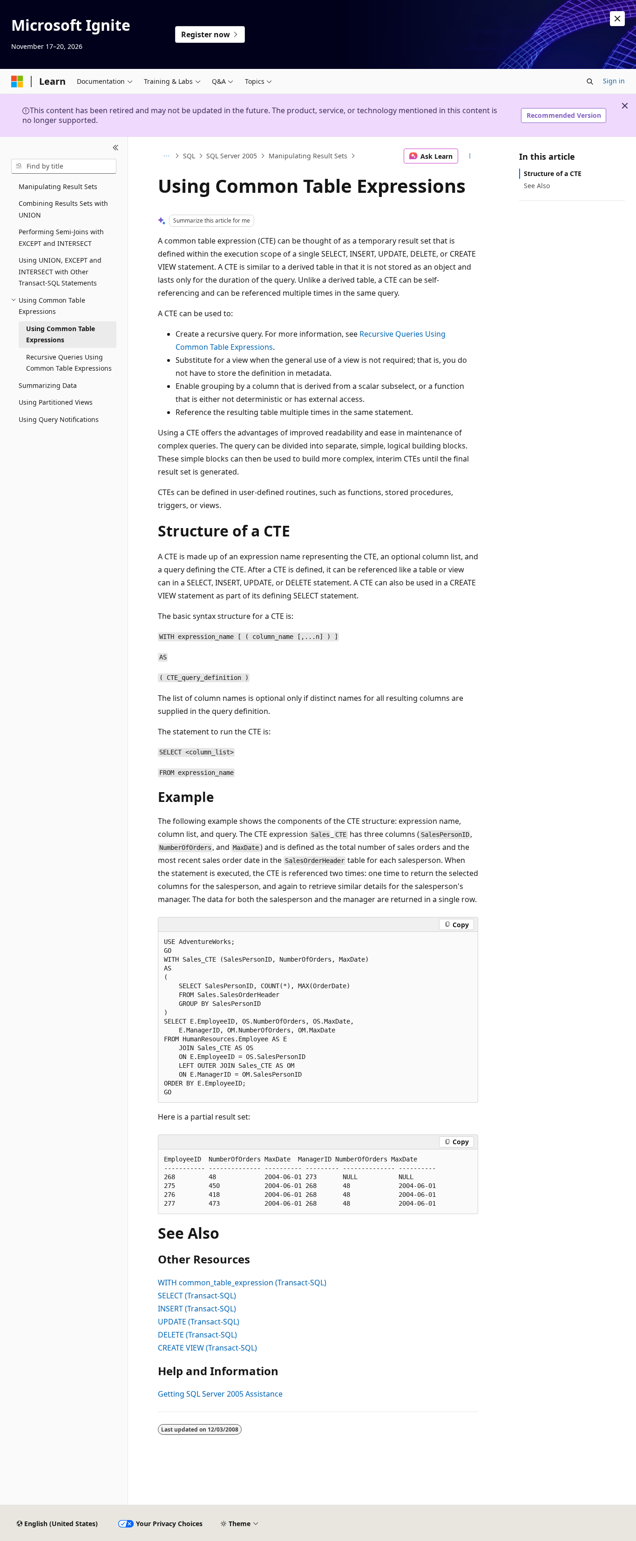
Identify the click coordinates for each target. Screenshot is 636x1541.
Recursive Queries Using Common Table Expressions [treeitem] (69, 363)
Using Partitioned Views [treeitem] (56, 402)
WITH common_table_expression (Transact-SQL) (242, 1282)
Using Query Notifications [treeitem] (59, 419)
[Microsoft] (17, 81)
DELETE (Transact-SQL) (197, 1335)
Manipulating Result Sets (308, 155)
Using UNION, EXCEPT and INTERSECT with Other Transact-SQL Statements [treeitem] (60, 271)
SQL (189, 155)
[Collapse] (116, 148)
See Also (537, 185)
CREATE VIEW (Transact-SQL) (207, 1348)
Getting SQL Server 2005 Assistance (220, 1394)
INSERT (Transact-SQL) (197, 1308)
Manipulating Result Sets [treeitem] (58, 186)
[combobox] (63, 166)
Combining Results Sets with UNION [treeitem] (63, 209)
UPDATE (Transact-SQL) (198, 1322)
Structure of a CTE (553, 173)
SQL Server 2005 (231, 155)
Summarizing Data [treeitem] (48, 385)
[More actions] (470, 156)
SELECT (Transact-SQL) (197, 1295)
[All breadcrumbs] (166, 156)
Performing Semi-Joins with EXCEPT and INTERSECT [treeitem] (61, 237)
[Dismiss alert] (617, 18)
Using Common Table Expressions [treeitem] (60, 334)
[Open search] (590, 81)
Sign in (614, 80)
